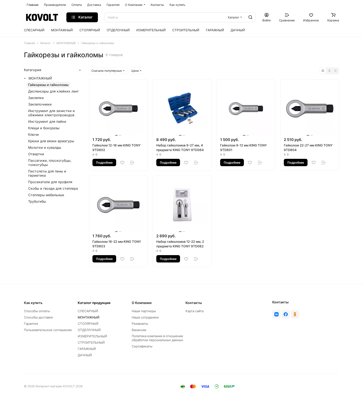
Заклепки (36, 98)
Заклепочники (40, 104)
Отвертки (36, 154)
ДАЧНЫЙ (85, 355)
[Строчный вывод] (329, 71)
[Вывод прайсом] (335, 71)
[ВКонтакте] (276, 314)
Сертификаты (142, 346)
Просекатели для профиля (50, 182)
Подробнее (104, 162)
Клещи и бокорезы (43, 128)
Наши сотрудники (145, 317)
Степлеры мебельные (46, 195)
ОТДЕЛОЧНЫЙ (89, 330)
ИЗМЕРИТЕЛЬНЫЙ (92, 336)
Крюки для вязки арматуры (51, 141)
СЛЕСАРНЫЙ (88, 311)
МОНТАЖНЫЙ (40, 78)
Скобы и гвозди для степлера (53, 188)
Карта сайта (194, 311)
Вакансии (139, 330)
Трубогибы (37, 201)
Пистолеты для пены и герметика (47, 173)
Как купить (33, 303)
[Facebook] (285, 314)
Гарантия (31, 324)
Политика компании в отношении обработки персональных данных (157, 338)
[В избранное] (122, 162)
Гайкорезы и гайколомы (48, 85)
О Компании (142, 303)
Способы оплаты (37, 311)
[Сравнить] (132, 162)
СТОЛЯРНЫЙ (88, 324)
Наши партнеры (144, 311)
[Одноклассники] (295, 314)
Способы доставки (38, 317)
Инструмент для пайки (47, 121)
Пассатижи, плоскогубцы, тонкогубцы (49, 162)
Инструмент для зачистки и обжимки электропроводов (51, 113)
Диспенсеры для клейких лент (53, 91)
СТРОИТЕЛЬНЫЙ (91, 342)
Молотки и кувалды (44, 147)
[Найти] (250, 17)
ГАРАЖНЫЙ (87, 349)
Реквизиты (140, 324)
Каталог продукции (94, 303)
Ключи (33, 134)
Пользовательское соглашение (48, 330)
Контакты (193, 303)
